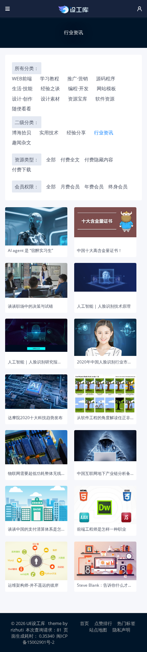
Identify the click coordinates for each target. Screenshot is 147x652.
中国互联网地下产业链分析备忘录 (105, 473)
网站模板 (106, 88)
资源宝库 (77, 98)
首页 (84, 623)
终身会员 (118, 186)
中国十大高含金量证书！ (99, 250)
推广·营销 (77, 78)
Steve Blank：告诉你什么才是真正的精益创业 (105, 585)
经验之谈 (50, 88)
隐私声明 (121, 630)
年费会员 (94, 186)
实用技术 (48, 132)
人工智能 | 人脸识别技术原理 (104, 306)
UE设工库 (35, 623)
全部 (51, 159)
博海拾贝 (21, 132)
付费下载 (21, 169)
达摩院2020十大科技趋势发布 (35, 417)
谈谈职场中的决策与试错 (30, 306)
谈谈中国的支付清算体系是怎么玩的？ (36, 529)
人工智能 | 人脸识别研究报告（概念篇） (36, 362)
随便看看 (21, 108)
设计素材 (50, 98)
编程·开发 (78, 88)
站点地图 (98, 630)
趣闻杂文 (21, 142)
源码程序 (105, 78)
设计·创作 (22, 98)
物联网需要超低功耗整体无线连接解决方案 (36, 473)
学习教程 (49, 78)
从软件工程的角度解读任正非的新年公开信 (105, 417)
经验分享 (76, 132)
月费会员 (70, 186)
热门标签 (126, 623)
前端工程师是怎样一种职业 (101, 529)
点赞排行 (103, 623)
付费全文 (70, 159)
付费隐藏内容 (98, 159)
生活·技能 (22, 88)
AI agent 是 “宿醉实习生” (30, 250)
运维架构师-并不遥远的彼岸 (33, 585)
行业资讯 (103, 132)
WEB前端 (22, 78)
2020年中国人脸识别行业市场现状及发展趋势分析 (105, 362)
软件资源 (105, 98)
